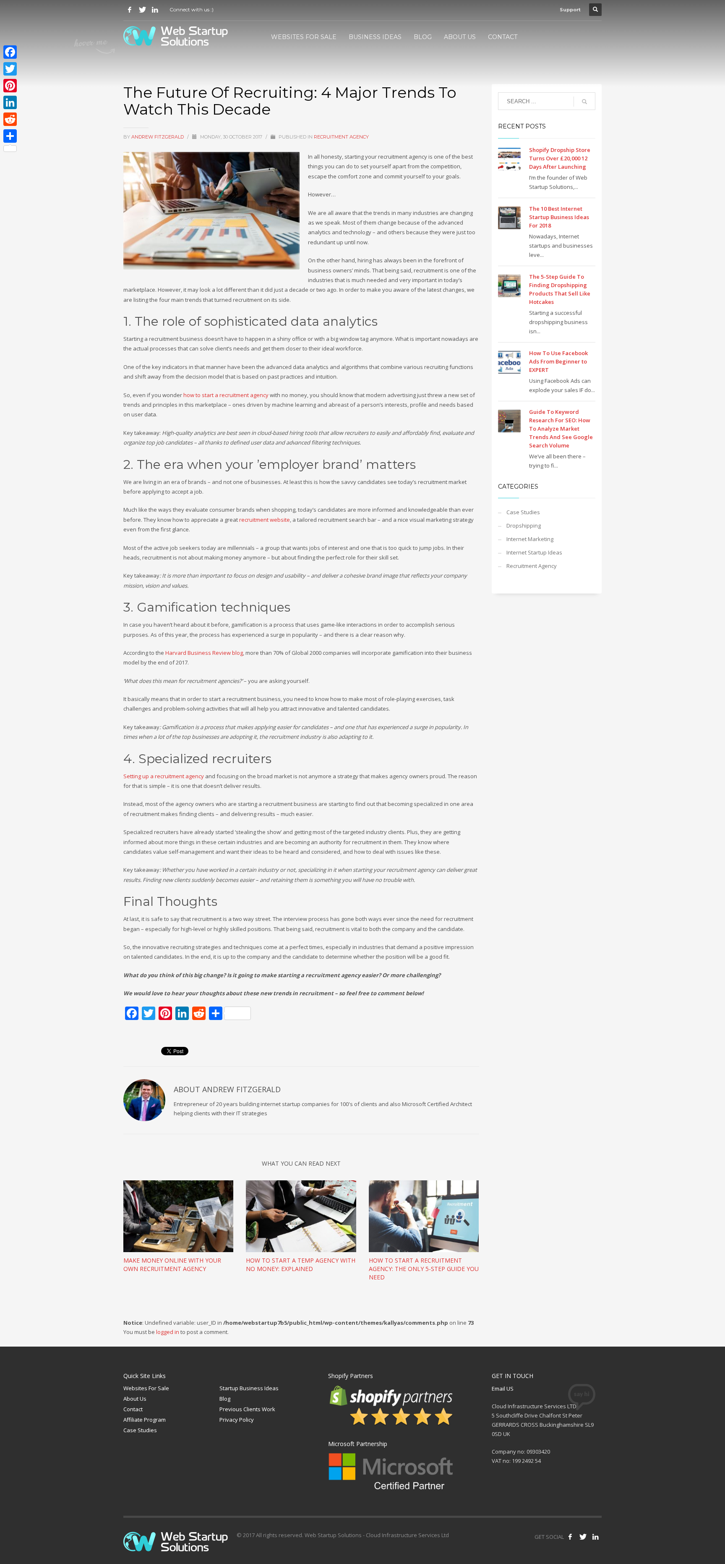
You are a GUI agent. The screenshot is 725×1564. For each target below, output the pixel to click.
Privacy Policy (236, 1419)
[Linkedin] (155, 9)
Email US (503, 1388)
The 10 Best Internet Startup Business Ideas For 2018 (559, 217)
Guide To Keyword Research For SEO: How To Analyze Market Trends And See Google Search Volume (561, 428)
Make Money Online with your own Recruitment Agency (172, 1264)
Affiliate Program (144, 1419)
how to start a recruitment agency (226, 395)
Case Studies (523, 512)
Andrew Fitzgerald (158, 137)
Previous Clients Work (247, 1409)
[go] (584, 101)
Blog (224, 1398)
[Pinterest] (10, 85)
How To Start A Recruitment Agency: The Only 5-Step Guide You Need (424, 1268)
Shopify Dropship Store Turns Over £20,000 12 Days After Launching (559, 158)
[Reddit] (10, 119)
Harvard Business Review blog (204, 652)
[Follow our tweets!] (582, 1536)
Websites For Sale (146, 1388)
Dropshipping (523, 525)
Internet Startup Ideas (534, 552)
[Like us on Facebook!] (570, 1536)
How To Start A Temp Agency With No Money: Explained (300, 1264)
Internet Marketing (529, 539)
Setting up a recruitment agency (164, 776)
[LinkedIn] (10, 102)
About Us (134, 1398)
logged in (168, 1332)
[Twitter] (142, 9)
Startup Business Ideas (249, 1388)
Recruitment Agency (341, 137)
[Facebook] (129, 9)
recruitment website (264, 519)
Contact (133, 1409)
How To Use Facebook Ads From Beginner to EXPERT (558, 361)
